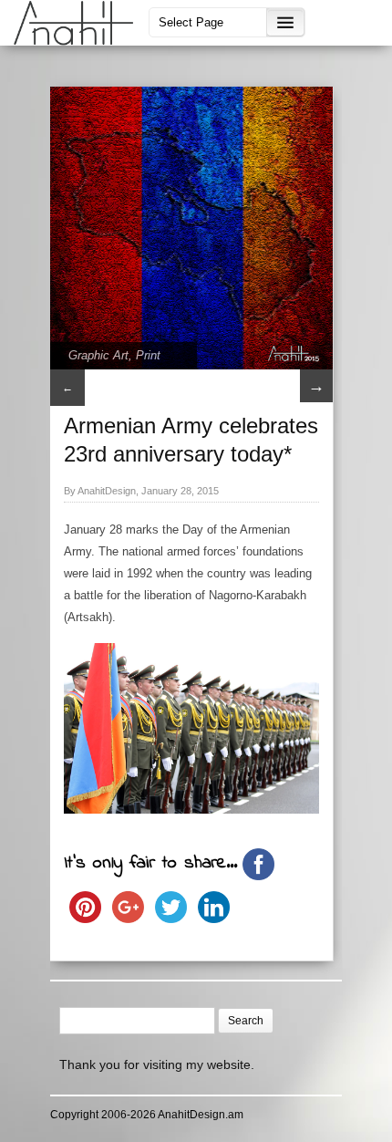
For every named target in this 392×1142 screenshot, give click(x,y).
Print (148, 355)
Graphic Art (98, 355)
